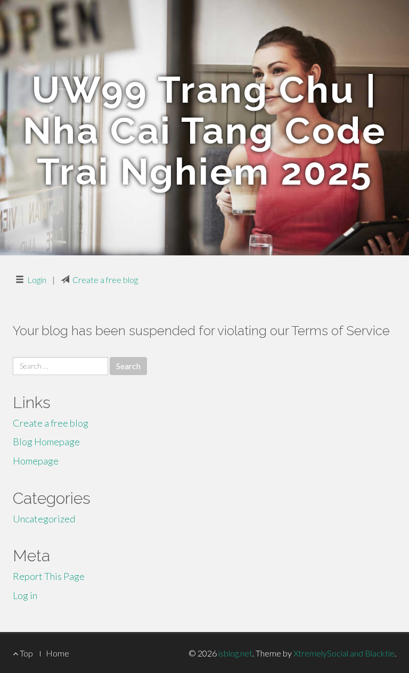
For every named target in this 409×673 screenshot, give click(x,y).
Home (57, 653)
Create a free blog (105, 280)
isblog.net (235, 653)
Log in (25, 595)
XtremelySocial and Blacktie (344, 653)
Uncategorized (44, 519)
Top (25, 653)
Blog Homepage (46, 441)
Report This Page (49, 576)
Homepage (36, 461)
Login (36, 280)
